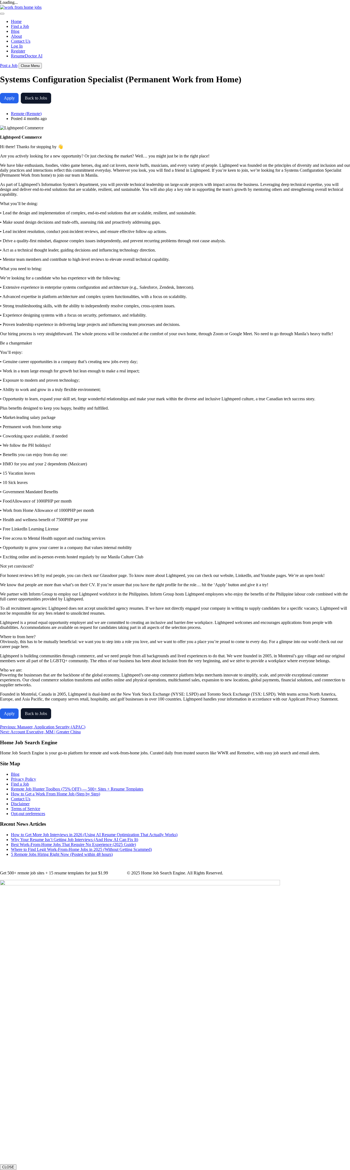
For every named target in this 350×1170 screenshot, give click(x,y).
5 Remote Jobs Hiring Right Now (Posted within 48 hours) (62, 854)
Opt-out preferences (28, 813)
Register (18, 51)
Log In (17, 46)
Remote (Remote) (26, 113)
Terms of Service (25, 808)
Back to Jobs (36, 98)
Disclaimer (20, 803)
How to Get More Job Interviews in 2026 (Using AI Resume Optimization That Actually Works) (94, 834)
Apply (9, 98)
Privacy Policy (23, 779)
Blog (15, 31)
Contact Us (20, 41)
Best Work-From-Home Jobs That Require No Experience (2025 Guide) (73, 844)
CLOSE (8, 1167)
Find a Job (20, 26)
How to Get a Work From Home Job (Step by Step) (55, 794)
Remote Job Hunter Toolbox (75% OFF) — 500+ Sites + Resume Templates (77, 789)
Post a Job (9, 65)
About (16, 36)
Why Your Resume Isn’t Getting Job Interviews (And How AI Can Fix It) (74, 839)
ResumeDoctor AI (26, 56)
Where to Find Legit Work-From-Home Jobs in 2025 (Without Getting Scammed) (81, 849)
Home (16, 21)
